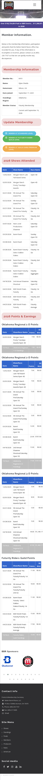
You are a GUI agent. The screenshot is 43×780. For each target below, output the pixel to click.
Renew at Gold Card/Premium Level (23, 148)
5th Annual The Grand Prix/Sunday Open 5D (20, 408)
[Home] (9, 4)
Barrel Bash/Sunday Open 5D (18, 429)
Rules (6, 748)
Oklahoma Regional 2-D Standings (18, 464)
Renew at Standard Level (21, 133)
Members (7, 740)
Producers (7, 744)
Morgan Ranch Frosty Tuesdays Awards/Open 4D (19, 340)
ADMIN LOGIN (8, 775)
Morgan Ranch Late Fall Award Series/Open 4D (19, 374)
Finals (6, 736)
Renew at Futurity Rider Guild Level (20, 139)
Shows (6, 728)
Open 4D (34, 175)
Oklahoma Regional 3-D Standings (18, 548)
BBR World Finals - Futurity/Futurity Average (20, 627)
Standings (7, 732)
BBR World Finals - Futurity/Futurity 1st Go (20, 617)
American (7, 752)
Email (6, 713)
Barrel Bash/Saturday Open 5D (18, 440)
